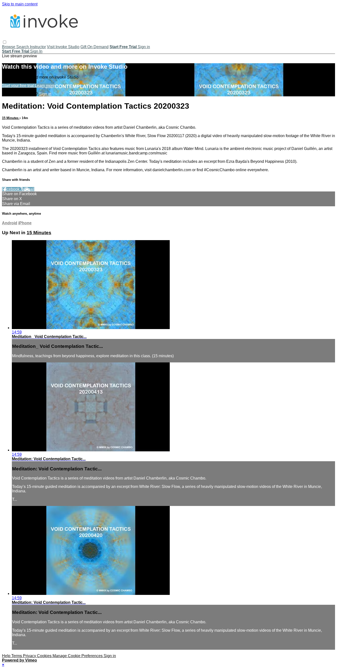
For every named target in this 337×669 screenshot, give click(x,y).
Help (6, 656)
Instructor (38, 47)
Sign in (144, 47)
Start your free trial (18, 86)
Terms (17, 656)
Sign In (36, 51)
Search (23, 47)
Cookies (45, 656)
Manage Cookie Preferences (78, 656)
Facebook (11, 189)
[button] (4, 42)
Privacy (30, 656)
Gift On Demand (94, 47)
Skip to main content (19, 4)
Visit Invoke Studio (63, 47)
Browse (9, 47)
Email (29, 189)
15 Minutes (10, 118)
